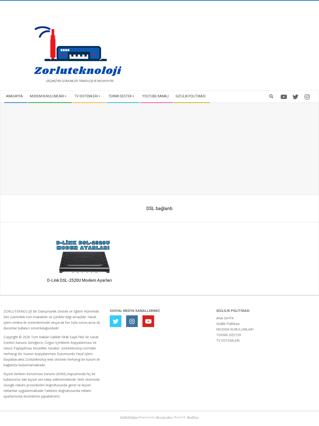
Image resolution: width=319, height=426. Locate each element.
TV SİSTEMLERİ (228, 340)
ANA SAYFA (225, 318)
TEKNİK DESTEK (228, 335)
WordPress (192, 417)
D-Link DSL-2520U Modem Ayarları (79, 280)
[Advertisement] (237, 47)
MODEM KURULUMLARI (234, 329)
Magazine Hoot (164, 417)
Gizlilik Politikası (228, 323)
